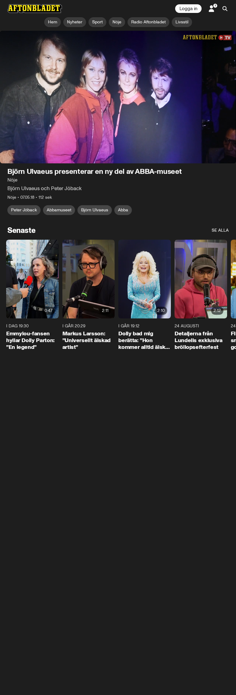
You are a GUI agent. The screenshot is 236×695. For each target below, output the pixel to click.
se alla (220, 230)
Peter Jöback (24, 210)
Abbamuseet (59, 210)
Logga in (188, 8)
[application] (118, 97)
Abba (123, 210)
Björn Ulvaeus (94, 210)
